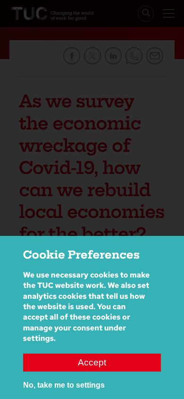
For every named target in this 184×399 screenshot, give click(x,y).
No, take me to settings (64, 385)
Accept (92, 362)
